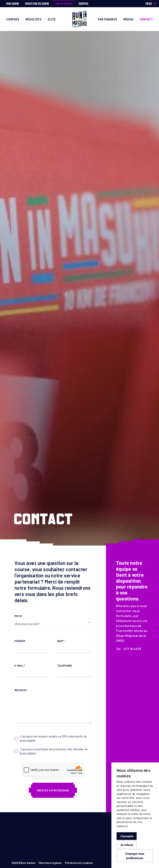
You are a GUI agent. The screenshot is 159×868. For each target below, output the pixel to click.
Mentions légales (50, 862)
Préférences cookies (79, 862)
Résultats (33, 19)
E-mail (19, 665)
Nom (60, 641)
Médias (128, 19)
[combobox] (53, 624)
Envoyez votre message (53, 790)
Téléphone (64, 665)
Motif (18, 616)
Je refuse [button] (126, 845)
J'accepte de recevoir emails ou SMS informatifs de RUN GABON (53, 738)
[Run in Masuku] (79, 19)
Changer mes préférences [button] (134, 856)
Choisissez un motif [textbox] (26, 624)
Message (21, 690)
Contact (146, 19)
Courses (12, 19)
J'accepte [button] (126, 836)
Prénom (19, 641)
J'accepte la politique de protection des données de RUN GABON (54, 751)
